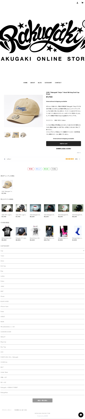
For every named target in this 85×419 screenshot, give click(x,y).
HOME (25, 82)
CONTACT (58, 82)
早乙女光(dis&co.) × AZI (8, 326)
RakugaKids (4, 392)
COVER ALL (4, 362)
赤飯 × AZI (4, 377)
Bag (2, 271)
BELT (2, 367)
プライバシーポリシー (7, 410)
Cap (2, 251)
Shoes (2, 296)
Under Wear (4, 372)
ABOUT (32, 82)
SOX (2, 352)
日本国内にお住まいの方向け (63, 148)
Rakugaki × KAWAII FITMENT (9, 387)
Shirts (2, 261)
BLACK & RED (5, 301)
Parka (2, 281)
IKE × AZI (3, 382)
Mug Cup (3, 342)
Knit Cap (3, 266)
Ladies (3, 276)
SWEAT (3, 316)
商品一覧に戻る (42, 400)
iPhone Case (4, 306)
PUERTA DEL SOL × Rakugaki (9, 357)
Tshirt (2, 256)
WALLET (3, 337)
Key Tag (3, 347)
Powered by (40, 416)
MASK (2, 321)
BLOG (40, 82)
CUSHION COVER (6, 331)
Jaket (2, 286)
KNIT (2, 291)
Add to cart (63, 143)
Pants (2, 311)
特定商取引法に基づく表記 (20, 410)
